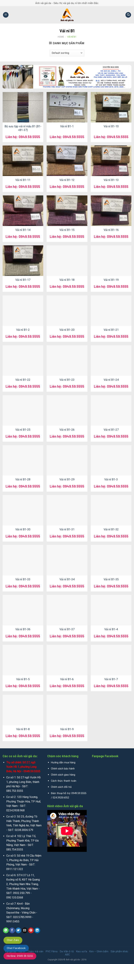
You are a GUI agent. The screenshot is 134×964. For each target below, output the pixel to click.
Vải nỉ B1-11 (22, 180)
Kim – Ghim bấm (98, 951)
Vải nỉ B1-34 (67, 579)
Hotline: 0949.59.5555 (20, 956)
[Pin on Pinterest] (31, 930)
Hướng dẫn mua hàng (63, 762)
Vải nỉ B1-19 (111, 280)
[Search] (128, 15)
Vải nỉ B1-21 (111, 329)
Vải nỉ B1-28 (22, 479)
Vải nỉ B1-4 (111, 629)
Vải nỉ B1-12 (67, 180)
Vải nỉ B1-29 (67, 479)
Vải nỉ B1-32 (111, 529)
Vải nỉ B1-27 (111, 429)
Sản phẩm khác (119, 951)
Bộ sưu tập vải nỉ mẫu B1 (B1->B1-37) (23, 128)
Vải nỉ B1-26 (67, 429)
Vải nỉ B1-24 (111, 379)
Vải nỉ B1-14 (22, 230)
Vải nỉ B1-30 (22, 529)
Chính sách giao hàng (63, 774)
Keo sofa (81, 951)
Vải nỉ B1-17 (22, 280)
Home (61, 36)
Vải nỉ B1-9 (67, 729)
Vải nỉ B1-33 (22, 579)
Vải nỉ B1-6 (67, 679)
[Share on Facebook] (12, 930)
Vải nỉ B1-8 (23, 729)
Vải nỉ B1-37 (67, 629)
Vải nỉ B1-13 (111, 180)
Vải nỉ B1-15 (67, 230)
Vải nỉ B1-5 (23, 679)
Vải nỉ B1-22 (22, 379)
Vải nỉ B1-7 (111, 679)
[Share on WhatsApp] (6, 930)
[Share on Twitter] (18, 930)
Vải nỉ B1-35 (111, 579)
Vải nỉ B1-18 (67, 280)
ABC (67, 954)
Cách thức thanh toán (63, 780)
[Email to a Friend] (25, 930)
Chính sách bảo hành (63, 768)
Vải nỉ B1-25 (22, 429)
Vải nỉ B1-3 (111, 479)
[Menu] (6, 15)
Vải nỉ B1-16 (111, 230)
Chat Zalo (13, 940)
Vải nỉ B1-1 (67, 126)
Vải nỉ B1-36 (22, 629)
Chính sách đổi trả (61, 787)
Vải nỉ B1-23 (67, 379)
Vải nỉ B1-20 (67, 329)
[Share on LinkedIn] (37, 930)
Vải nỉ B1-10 (111, 126)
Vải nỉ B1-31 (67, 529)
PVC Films (52, 951)
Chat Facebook (16, 948)
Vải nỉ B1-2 (23, 329)
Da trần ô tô (67, 951)
